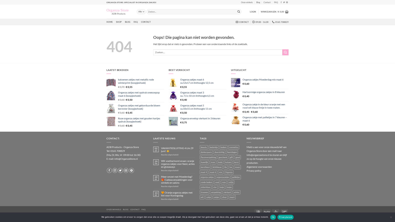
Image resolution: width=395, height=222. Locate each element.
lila (225, 167)
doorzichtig (219, 152)
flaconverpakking (208, 157)
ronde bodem (206, 182)
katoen (228, 162)
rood (217, 182)
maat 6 (213, 172)
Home (109, 22)
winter (236, 192)
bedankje (214, 147)
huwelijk (204, 162)
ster (215, 187)
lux (231, 167)
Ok (273, 217)
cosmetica (233, 147)
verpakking (216, 192)
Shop (119, 22)
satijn (231, 182)
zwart (232, 197)
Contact (267, 2)
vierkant (227, 192)
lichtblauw (217, 167)
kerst (236, 162)
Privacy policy (254, 170)
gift (231, 157)
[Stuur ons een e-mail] (126, 170)
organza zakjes (207, 177)
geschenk (223, 157)
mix (220, 172)
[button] (253, 11)
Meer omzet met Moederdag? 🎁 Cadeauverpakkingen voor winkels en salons (177, 179)
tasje (222, 187)
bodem (223, 147)
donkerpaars (206, 152)
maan (237, 167)
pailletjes (236, 177)
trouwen (204, 192)
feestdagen (232, 152)
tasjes (229, 187)
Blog (258, 2)
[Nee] (391, 218)
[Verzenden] (238, 11)
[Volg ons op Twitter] (284, 2)
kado (220, 162)
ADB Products (114, 147)
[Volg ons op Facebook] (281, 2)
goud (238, 157)
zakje (208, 197)
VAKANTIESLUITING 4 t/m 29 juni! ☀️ (177, 149)
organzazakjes (223, 177)
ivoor (213, 162)
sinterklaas (205, 187)
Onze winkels (247, 2)
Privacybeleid (285, 217)
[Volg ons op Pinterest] (287, 2)
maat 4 (204, 172)
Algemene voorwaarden (259, 166)
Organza (229, 172)
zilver (224, 197)
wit (202, 197)
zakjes (216, 197)
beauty (204, 147)
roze (224, 182)
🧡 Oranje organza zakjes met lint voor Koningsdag (177, 194)
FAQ (276, 2)
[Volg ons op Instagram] (114, 170)
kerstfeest (205, 167)
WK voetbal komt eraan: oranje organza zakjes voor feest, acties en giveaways (178, 163)
